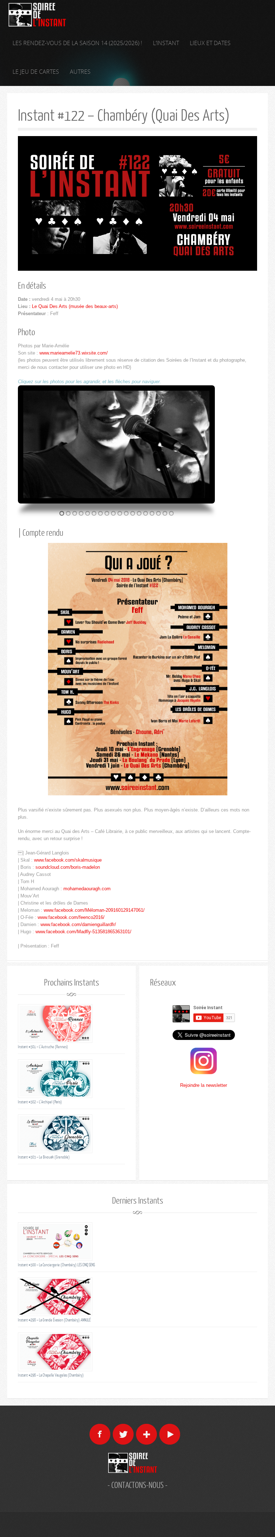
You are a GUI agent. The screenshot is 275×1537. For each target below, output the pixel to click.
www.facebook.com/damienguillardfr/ (78, 924)
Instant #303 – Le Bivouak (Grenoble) (44, 1157)
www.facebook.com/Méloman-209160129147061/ (94, 910)
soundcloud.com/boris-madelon (67, 867)
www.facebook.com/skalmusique (68, 860)
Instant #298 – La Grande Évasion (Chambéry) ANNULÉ (54, 1319)
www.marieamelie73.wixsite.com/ (73, 353)
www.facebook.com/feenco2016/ (71, 917)
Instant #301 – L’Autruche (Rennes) (43, 1046)
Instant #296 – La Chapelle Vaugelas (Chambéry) (51, 1375)
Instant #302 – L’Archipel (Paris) (40, 1101)
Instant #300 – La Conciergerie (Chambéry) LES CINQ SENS (56, 1264)
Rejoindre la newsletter (203, 1085)
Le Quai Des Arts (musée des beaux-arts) (75, 306)
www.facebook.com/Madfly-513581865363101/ (83, 931)
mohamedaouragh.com (87, 888)
